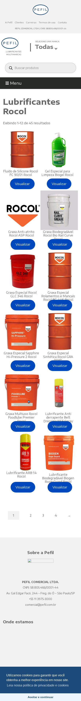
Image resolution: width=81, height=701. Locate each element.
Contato (62, 22)
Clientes (19, 22)
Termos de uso (47, 22)
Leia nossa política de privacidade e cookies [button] (38, 685)
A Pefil (8, 22)
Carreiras (31, 22)
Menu (15, 82)
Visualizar (22, 184)
